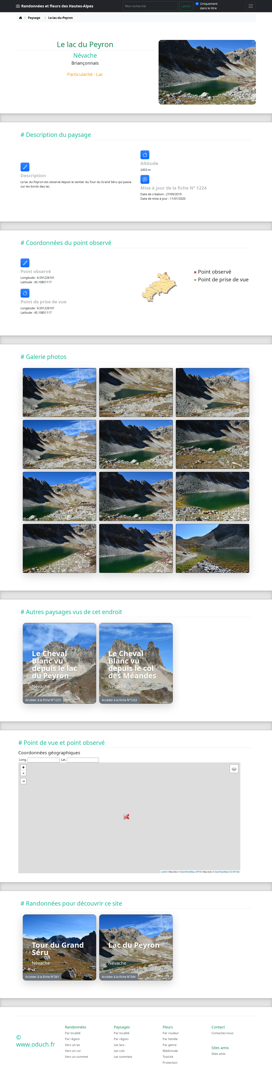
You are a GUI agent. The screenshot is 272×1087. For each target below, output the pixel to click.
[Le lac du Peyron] (59, 392)
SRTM (198, 871)
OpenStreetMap (187, 871)
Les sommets (123, 1057)
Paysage (34, 17)
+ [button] (23, 767)
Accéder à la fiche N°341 (42, 977)
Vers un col (72, 1051)
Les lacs (119, 1045)
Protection (170, 1063)
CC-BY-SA (234, 871)
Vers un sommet (76, 1057)
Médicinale (170, 1051)
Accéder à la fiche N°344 (118, 977)
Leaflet (164, 871)
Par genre (170, 1045)
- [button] (23, 773)
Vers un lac (72, 1045)
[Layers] (234, 769)
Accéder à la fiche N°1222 (119, 700)
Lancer (186, 6)
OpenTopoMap (221, 871)
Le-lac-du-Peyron (60, 17)
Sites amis (218, 1054)
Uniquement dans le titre (209, 6)
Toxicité (168, 1057)
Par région (72, 1039)
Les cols (119, 1051)
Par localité (72, 1033)
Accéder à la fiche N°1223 (43, 700)
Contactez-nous (222, 1033)
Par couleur (171, 1033)
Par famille (170, 1039)
